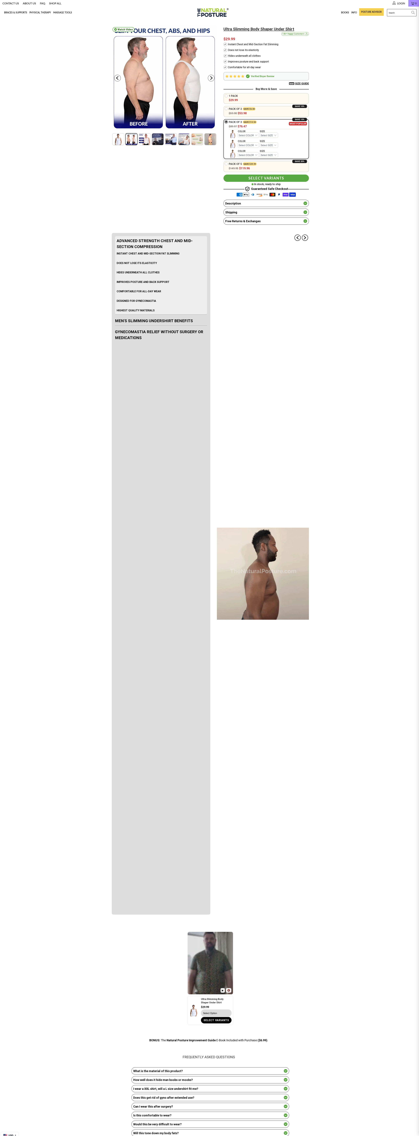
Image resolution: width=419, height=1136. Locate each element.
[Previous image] (117, 78)
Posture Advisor (371, 12)
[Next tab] (305, 238)
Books (345, 12)
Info (354, 12)
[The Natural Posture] (212, 12)
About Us (29, 3)
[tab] (161, 275)
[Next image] (211, 78)
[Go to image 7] (197, 139)
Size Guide (302, 83)
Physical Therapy (40, 12)
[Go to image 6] (184, 139)
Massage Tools (62, 12)
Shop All (55, 3)
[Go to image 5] (171, 139)
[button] (266, 76)
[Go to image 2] (131, 139)
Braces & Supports (15, 12)
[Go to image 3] (144, 139)
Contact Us (10, 3)
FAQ (42, 3)
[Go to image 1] (118, 139)
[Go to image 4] (157, 139)
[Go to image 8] (210, 139)
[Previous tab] (297, 238)
